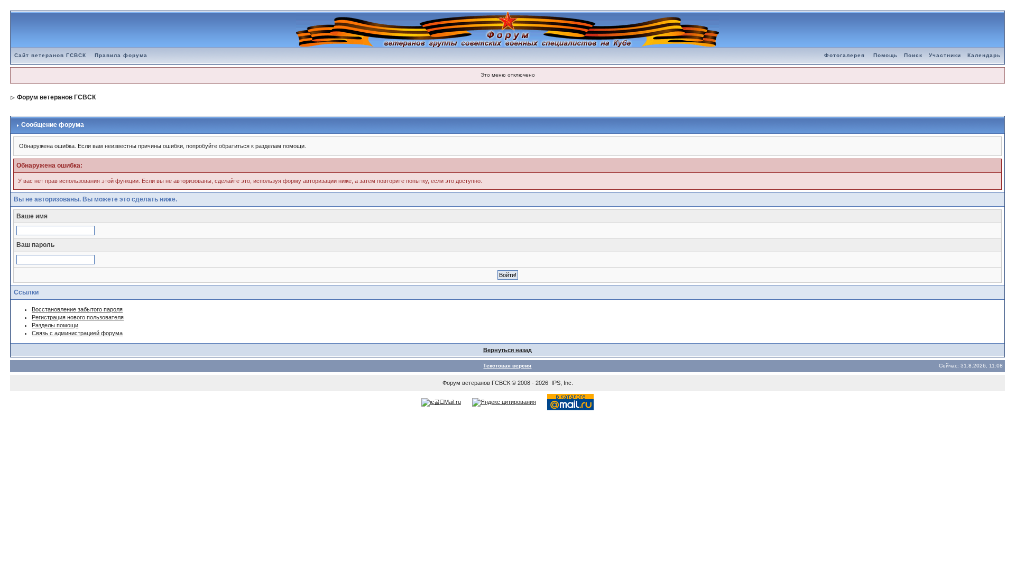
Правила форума (121, 55)
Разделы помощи (55, 325)
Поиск (913, 55)
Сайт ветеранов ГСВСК (50, 55)
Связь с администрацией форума (77, 333)
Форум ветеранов (466, 383)
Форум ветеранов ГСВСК (56, 97)
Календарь (984, 55)
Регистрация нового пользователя (78, 317)
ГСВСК (501, 383)
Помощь (885, 55)
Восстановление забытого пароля (77, 309)
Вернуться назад (507, 350)
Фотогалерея (844, 55)
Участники (945, 55)
